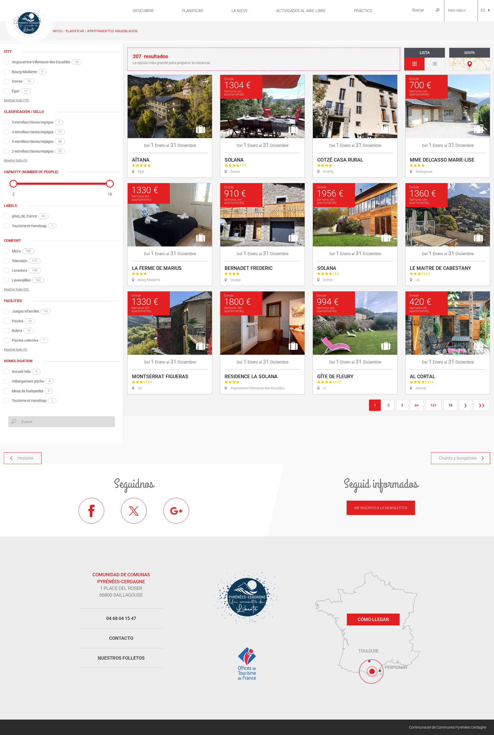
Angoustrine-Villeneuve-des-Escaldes (45, 62)
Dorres (21, 81)
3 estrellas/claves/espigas (37, 141)
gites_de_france (28, 216)
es (483, 10)
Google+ (176, 511)
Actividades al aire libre (301, 10)
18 (450, 405)
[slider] (13, 184)
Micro (21, 251)
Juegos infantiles (29, 311)
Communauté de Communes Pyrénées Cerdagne (447, 727)
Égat (20, 91)
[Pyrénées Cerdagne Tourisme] (29, 22)
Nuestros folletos (121, 658)
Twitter (134, 511)
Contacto (121, 638)
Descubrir (143, 10)
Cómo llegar (373, 619)
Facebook (91, 511)
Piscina (22, 321)
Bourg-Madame (27, 71)
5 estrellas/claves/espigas (36, 122)
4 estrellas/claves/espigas (37, 132)
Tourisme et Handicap (32, 226)
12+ (433, 405)
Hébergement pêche (31, 381)
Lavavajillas (26, 280)
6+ (417, 405)
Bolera (21, 331)
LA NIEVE (240, 10)
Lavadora (24, 270)
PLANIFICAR (192, 10)
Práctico (363, 10)
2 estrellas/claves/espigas (37, 151)
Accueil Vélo (24, 371)
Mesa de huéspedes (31, 391)
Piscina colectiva (28, 340)
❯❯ (482, 405)
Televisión (24, 261)
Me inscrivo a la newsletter (380, 508)
